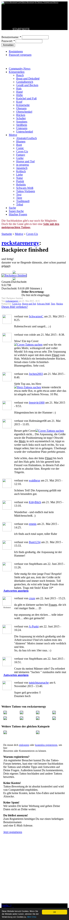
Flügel (55, 355)
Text (18, 194)
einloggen (24, 745)
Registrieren (16, 51)
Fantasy (20, 154)
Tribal (19, 204)
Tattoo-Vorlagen (25, 191)
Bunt (19, 144)
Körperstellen (16, 71)
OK (54, 912)
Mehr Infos (31, 916)
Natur (19, 178)
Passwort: (8, 41)
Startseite (6, 233)
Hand (19, 91)
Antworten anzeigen (16, 590)
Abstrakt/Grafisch (26, 138)
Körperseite (23, 105)
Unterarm (21, 128)
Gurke (20, 158)
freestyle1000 (37, 402)
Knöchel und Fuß (26, 98)
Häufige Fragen (18, 214)
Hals (19, 88)
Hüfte (19, 95)
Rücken (20, 115)
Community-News (19, 68)
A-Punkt (34, 626)
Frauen (53, 604)
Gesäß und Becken (27, 85)
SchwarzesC (36, 316)
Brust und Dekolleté (28, 78)
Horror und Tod (25, 161)
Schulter (21, 118)
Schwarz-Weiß (24, 187)
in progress (22, 164)
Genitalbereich (24, 81)
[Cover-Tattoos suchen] (28, 344)
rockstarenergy (20, 243)
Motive (13, 134)
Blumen (20, 141)
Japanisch (21, 168)
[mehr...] (6, 905)
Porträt (20, 181)
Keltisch (21, 171)
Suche (12, 207)
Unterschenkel (24, 131)
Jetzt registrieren (12, 832)
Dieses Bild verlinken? (14, 306)
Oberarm (21, 108)
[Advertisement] (34, 877)
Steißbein (21, 124)
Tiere (19, 197)
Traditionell (22, 201)
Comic (20, 148)
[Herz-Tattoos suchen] (27, 387)
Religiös (21, 184)
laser (7, 266)
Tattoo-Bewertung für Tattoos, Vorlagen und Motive (40, 2)
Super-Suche (16, 211)
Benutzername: (11, 37)
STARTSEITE (21, 29)
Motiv (22, 441)
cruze (32, 598)
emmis (32, 523)
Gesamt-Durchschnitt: (14, 281)
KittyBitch (35, 502)
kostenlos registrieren (46, 745)
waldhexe (34, 480)
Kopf (19, 101)
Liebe (19, 174)
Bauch (20, 75)
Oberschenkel (24, 111)
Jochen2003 (36, 373)
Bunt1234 (34, 542)
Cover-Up (22, 151)
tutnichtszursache (39, 682)
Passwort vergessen (20, 54)
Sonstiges (21, 121)
